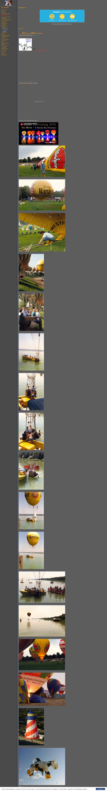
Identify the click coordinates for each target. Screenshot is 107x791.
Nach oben (20, 786)
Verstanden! (100, 789)
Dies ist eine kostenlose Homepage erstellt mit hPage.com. (62, 23)
